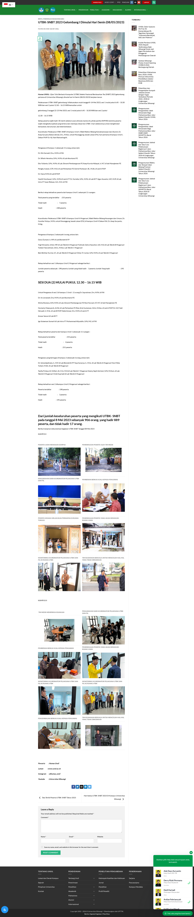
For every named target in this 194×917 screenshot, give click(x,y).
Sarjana (132, 878)
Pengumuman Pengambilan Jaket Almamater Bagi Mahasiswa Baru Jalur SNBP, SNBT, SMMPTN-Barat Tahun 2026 (146, 130)
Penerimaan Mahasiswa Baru (53, 19)
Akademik (106, 10)
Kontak (41, 891)
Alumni (128, 10)
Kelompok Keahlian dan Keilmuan (112, 878)
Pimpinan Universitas (46, 887)
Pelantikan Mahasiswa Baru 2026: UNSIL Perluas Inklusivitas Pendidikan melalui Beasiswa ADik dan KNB (147, 77)
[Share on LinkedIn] (85, 787)
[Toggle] (94, 878)
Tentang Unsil (69, 10)
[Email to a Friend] (81, 787)
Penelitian (94, 10)
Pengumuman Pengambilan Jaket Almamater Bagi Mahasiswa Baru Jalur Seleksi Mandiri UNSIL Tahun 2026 (146, 113)
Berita (40, 19)
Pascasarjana (134, 882)
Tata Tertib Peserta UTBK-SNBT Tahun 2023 (59, 797)
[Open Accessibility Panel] (4, 909)
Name (43, 837)
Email (71, 837)
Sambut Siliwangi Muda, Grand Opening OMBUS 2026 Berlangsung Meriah (147, 64)
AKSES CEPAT (109, 2)
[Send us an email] (135, 2)
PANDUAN (125, 2)
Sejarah (41, 882)
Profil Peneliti (104, 891)
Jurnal (101, 882)
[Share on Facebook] (73, 787)
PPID (118, 2)
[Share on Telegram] (89, 787)
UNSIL (57, 29)
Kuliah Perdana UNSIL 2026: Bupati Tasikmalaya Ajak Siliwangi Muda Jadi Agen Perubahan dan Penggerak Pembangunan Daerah (147, 48)
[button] (154, 2)
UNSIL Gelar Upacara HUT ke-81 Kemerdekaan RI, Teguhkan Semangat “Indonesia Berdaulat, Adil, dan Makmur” (146, 32)
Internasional (140, 10)
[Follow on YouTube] (139, 2)
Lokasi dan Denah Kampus (48, 878)
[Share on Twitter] (77, 787)
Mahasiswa (117, 10)
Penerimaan (83, 10)
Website (100, 837)
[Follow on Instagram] (131, 2)
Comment (45, 817)
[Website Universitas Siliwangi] (49, 10)
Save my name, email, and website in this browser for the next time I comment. (71, 847)
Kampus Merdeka (136, 887)
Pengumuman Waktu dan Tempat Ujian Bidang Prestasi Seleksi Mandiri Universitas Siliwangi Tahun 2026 (146, 168)
